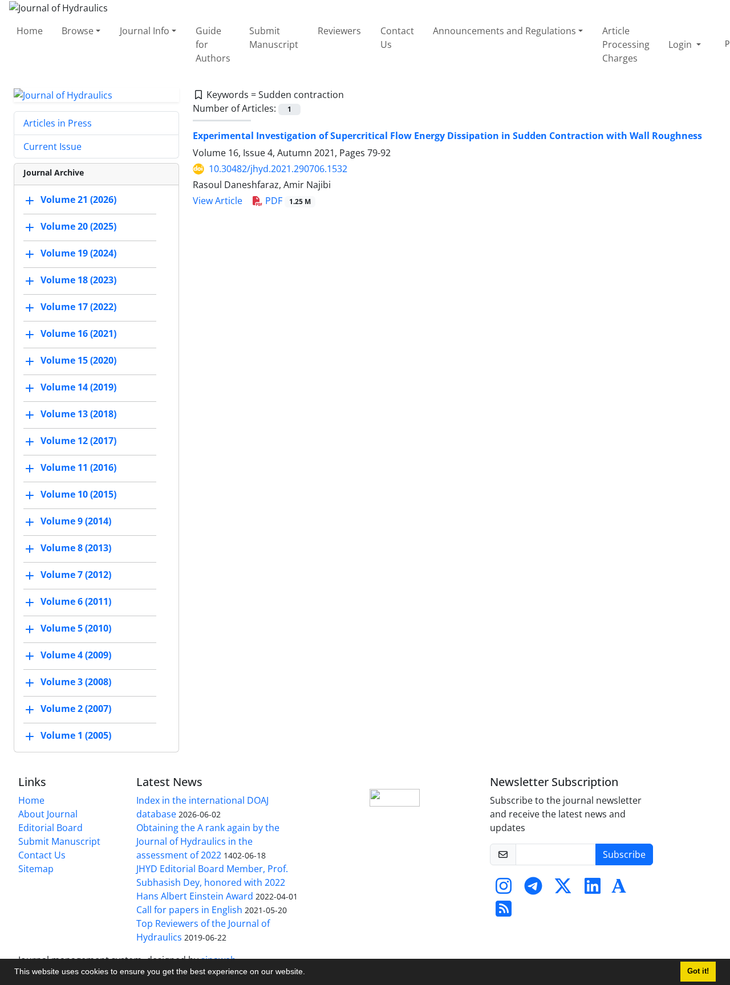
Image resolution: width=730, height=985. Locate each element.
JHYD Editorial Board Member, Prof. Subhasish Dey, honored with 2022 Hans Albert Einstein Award (212, 882)
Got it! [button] (698, 971)
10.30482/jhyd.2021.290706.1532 (278, 168)
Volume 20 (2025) (78, 227)
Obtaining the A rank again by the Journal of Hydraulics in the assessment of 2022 (207, 841)
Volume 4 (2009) (75, 655)
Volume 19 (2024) (78, 253)
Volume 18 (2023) (78, 280)
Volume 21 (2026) (78, 200)
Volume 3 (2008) (75, 682)
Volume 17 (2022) (78, 307)
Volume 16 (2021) (78, 334)
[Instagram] (503, 889)
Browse (78, 31)
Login (681, 44)
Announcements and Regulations (504, 31)
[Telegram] (533, 889)
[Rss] (503, 912)
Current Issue (52, 146)
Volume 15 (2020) (78, 361)
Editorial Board (50, 827)
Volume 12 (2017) (78, 441)
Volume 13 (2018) (78, 414)
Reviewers (339, 31)
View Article (217, 200)
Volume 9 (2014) (75, 521)
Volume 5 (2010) (75, 628)
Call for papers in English (189, 909)
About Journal (48, 814)
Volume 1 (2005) (75, 736)
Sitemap (36, 868)
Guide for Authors (213, 44)
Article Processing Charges (626, 44)
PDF (287, 200)
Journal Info (144, 31)
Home (30, 31)
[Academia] (619, 889)
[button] (309, 973)
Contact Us (397, 38)
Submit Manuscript (273, 38)
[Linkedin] (592, 889)
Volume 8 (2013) (75, 548)
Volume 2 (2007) (75, 709)
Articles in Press (57, 123)
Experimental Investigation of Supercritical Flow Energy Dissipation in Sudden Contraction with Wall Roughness (447, 135)
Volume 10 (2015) (78, 495)
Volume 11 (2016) (78, 468)
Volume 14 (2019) (78, 387)
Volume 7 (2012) (75, 575)
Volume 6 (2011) (75, 602)
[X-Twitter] (563, 889)
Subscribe (624, 854)
